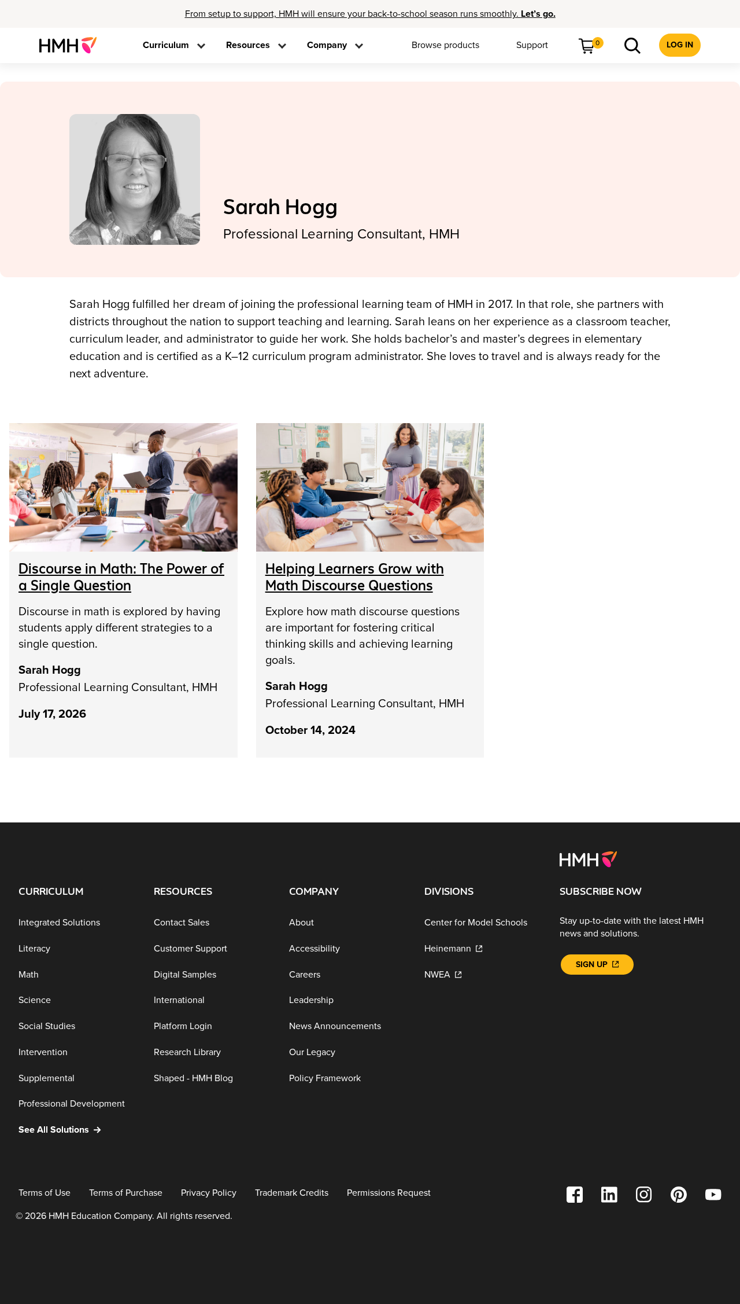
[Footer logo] (588, 859)
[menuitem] (72, 45)
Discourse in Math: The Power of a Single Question (121, 577)
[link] (72, 45)
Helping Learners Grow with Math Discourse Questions (354, 577)
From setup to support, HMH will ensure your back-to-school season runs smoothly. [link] (370, 14)
